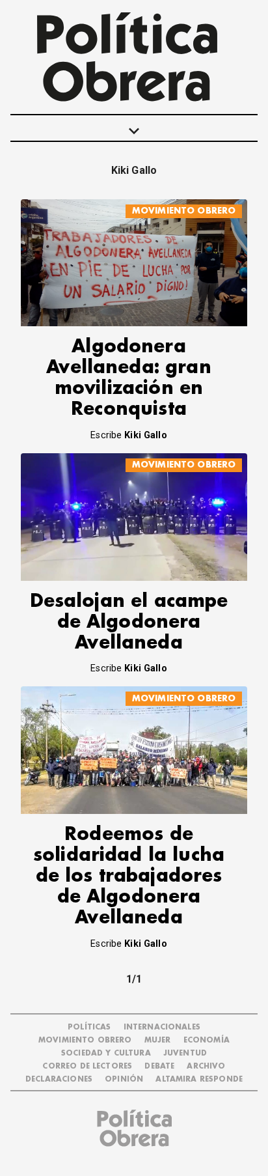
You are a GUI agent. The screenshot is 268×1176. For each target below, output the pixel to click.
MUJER (157, 1040)
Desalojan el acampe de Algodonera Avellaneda (129, 622)
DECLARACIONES (58, 1079)
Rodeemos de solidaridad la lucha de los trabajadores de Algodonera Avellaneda (128, 876)
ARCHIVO (206, 1066)
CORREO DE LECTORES (87, 1066)
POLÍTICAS (89, 1027)
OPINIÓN (124, 1079)
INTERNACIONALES (162, 1027)
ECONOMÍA (206, 1040)
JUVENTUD (185, 1053)
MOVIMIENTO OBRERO (184, 210)
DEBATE (159, 1066)
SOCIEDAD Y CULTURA (106, 1053)
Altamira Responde (199, 1079)
